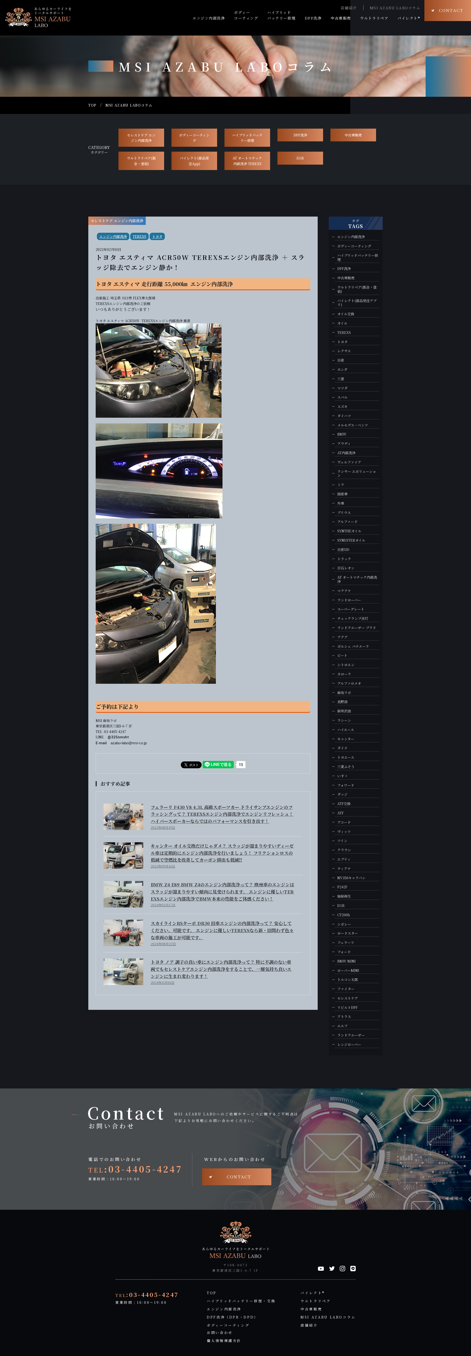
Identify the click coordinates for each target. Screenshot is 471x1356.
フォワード (345, 785)
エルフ (342, 1026)
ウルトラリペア (316, 1300)
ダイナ (342, 748)
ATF (340, 813)
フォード (344, 952)
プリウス (344, 513)
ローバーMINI (348, 970)
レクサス (344, 351)
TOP (92, 105)
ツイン (342, 841)
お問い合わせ (220, 1332)
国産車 (342, 494)
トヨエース (345, 757)
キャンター (345, 739)
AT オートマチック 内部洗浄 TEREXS (247, 161)
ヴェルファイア (349, 462)
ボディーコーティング (194, 138)
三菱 (340, 379)
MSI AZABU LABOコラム (395, 7)
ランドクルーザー (351, 1035)
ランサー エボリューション (356, 473)
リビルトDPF (347, 1007)
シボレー (344, 924)
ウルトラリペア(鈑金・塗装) (141, 161)
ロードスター (347, 933)
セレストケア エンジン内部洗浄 (141, 138)
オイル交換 (345, 314)
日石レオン (345, 568)
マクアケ (344, 591)
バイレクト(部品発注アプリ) (357, 303)
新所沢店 (344, 711)
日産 (340, 360)
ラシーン (344, 720)
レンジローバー (349, 1044)
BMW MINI (346, 961)
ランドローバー (349, 600)
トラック (344, 559)
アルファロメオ (349, 683)
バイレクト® (313, 1292)
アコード (344, 822)
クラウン (344, 850)
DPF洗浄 (300, 135)
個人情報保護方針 (224, 1340)
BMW (341, 434)
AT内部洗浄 (346, 453)
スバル (342, 397)
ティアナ (344, 869)
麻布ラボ (344, 693)
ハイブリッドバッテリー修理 (247, 138)
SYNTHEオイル (349, 531)
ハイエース (345, 730)
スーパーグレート (350, 609)
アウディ (344, 443)
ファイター (345, 989)
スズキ (342, 406)
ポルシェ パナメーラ (353, 646)
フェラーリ (345, 943)
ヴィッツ (344, 832)
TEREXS (139, 236)
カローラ (344, 674)
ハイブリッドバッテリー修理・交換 (241, 1300)
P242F (342, 887)
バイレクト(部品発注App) (194, 161)
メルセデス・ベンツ (352, 425)
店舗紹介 (349, 7)
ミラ (340, 485)
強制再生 (344, 896)
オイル (342, 323)
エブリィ (344, 859)
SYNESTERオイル (351, 540)
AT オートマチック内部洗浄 (357, 579)
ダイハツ (344, 416)
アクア (342, 637)
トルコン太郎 (347, 979)
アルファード (347, 522)
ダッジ (342, 794)
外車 (340, 503)
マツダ (342, 388)
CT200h (343, 915)
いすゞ (342, 776)
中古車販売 (353, 135)
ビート (342, 655)
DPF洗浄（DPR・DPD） (232, 1317)
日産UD (343, 550)
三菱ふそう (345, 767)
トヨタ (157, 236)
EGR (300, 158)
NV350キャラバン (351, 878)
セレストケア (347, 998)
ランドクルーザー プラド (356, 628)
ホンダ (342, 369)
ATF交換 (344, 804)
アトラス (344, 1016)
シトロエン (345, 665)
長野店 (342, 702)
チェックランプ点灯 (352, 618)
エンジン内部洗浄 (113, 236)
